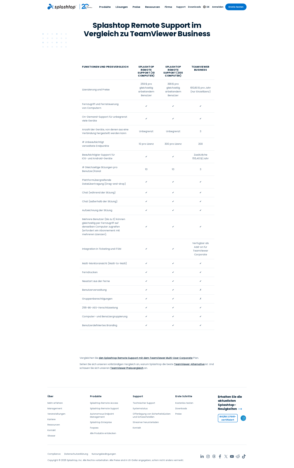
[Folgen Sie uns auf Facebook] (220, 456)
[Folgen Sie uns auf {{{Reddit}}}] (238, 456)
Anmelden (217, 6)
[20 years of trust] (84, 6)
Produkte (105, 7)
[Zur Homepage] (61, 6)
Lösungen (122, 7)
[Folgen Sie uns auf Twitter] (226, 456)
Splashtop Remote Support (104, 408)
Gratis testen (235, 6)
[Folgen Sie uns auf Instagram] (208, 456)
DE (208, 6)
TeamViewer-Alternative (189, 364)
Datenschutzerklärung (76, 453)
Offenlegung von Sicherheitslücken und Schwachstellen (152, 415)
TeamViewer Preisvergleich (126, 368)
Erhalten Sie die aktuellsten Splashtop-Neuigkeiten (230, 403)
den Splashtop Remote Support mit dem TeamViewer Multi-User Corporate (145, 358)
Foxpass (94, 427)
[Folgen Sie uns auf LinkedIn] (202, 456)
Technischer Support (144, 403)
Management (54, 408)
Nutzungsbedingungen (104, 453)
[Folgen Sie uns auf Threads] (214, 456)
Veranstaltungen (56, 413)
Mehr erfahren (55, 403)
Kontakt (51, 430)
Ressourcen (152, 7)
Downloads (194, 6)
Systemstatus (140, 408)
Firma (168, 7)
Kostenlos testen (184, 403)
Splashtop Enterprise (101, 422)
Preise (136, 7)
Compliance (54, 453)
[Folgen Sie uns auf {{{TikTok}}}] (244, 456)
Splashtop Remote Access (104, 403)
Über (50, 396)
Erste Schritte (183, 396)
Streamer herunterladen (146, 422)
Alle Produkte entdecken (103, 433)
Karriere (51, 419)
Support (181, 6)
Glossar (51, 435)
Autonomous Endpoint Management (102, 415)
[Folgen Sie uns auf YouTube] (232, 456)
